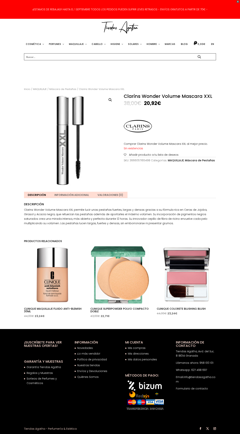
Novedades (85, 348)
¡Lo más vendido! (88, 354)
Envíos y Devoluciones (92, 371)
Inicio (27, 89)
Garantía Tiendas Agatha (44, 367)
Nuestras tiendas (89, 365)
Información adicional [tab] (71, 195)
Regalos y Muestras (40, 373)
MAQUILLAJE (40, 89)
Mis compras (137, 348)
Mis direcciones (138, 354)
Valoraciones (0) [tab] (110, 195)
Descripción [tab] (37, 195)
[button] (110, 100)
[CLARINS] (138, 127)
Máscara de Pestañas (62, 89)
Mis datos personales (142, 359)
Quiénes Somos (88, 377)
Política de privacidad (92, 359)
